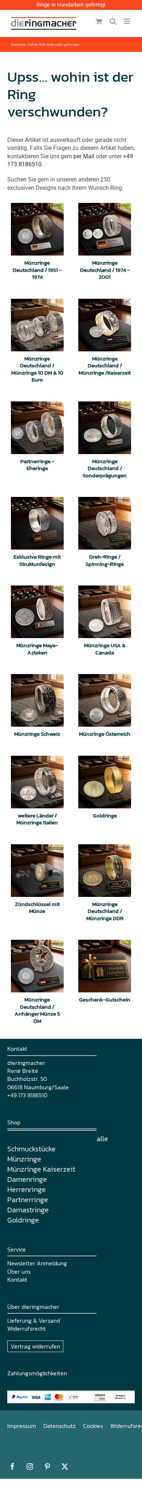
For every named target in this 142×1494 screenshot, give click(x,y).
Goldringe (23, 1220)
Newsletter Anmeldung (37, 1263)
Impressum (21, 1425)
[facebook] (12, 1466)
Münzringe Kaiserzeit (41, 1169)
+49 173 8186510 (27, 1095)
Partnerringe (27, 1199)
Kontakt (17, 1279)
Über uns (19, 1271)
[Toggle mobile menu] (127, 21)
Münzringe (24, 1159)
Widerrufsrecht (26, 1328)
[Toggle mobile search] (113, 21)
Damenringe (27, 1179)
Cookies (93, 1425)
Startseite (18, 44)
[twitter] (65, 1466)
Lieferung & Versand (33, 1320)
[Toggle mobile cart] (98, 21)
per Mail (84, 156)
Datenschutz (59, 1425)
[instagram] (30, 1466)
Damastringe (28, 1209)
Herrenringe (26, 1189)
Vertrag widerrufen (35, 1346)
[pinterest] (47, 1466)
